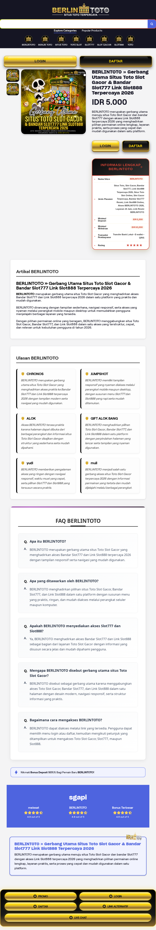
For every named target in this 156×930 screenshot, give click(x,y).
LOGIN (40, 61)
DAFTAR (116, 61)
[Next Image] (83, 102)
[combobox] (74, 24)
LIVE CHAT (80, 918)
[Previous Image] (24, 102)
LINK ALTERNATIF (117, 907)
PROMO (43, 895)
